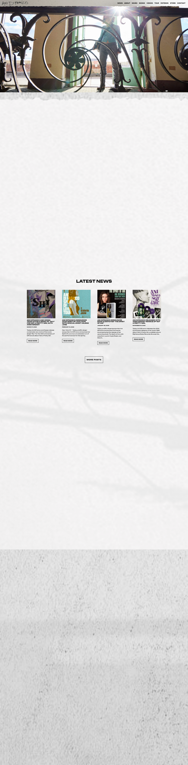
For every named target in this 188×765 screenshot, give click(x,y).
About (127, 3)
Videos (150, 3)
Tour (156, 3)
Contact (181, 3)
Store (173, 3)
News (120, 3)
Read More (32, 341)
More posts (94, 360)
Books (142, 3)
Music (134, 3)
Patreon (164, 3)
